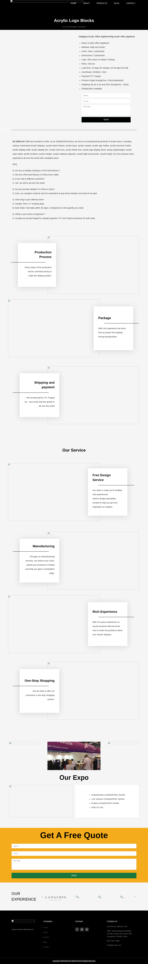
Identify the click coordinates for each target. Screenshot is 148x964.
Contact (130, 3)
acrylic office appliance (124, 36)
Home (73, 3)
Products (102, 3)
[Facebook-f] (77, 929)
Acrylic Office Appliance (71, 26)
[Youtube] (82, 929)
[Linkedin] (87, 929)
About (86, 3)
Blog (116, 3)
